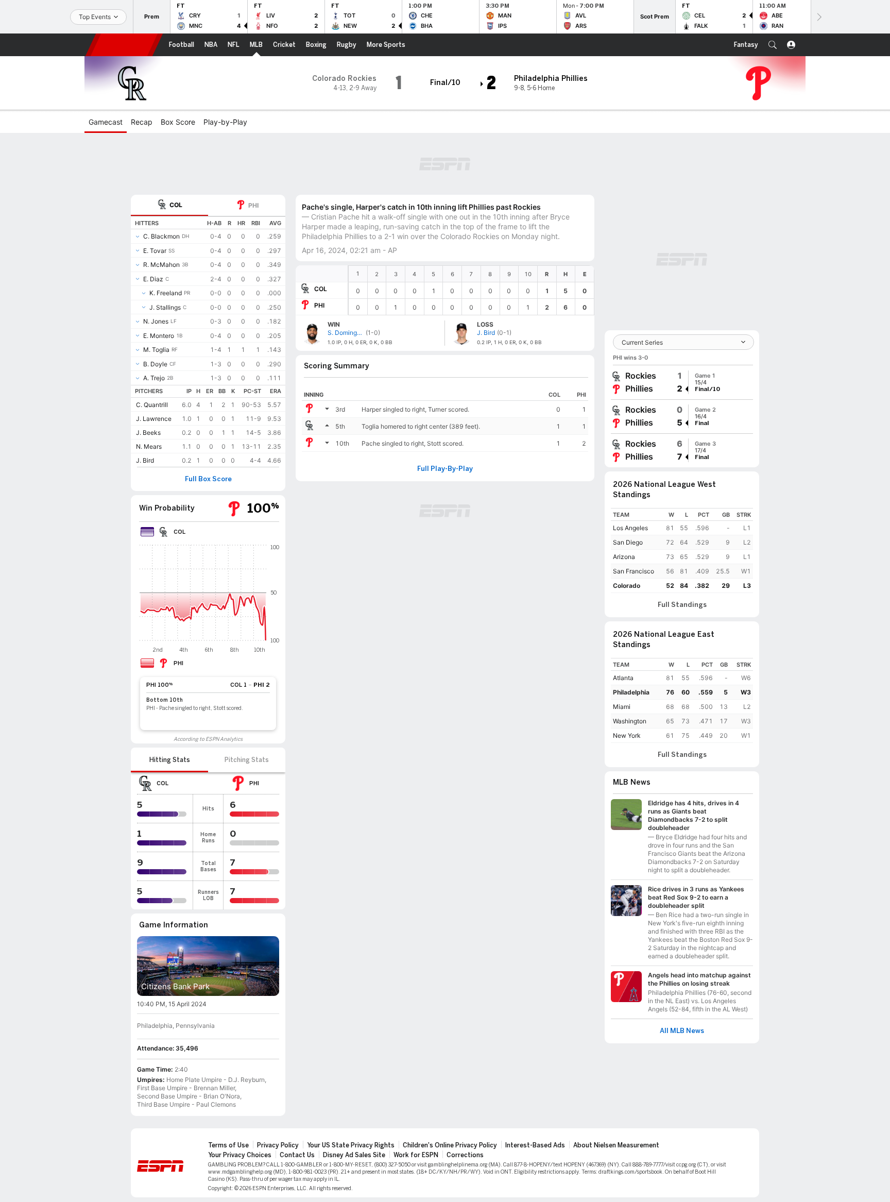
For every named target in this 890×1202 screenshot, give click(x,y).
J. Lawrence (154, 418)
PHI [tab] (253, 205)
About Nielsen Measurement (616, 1145)
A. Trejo (154, 378)
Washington (629, 721)
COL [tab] (175, 205)
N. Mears (149, 446)
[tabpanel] (208, 341)
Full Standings (682, 604)
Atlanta (623, 678)
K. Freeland (165, 293)
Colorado (626, 585)
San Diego (628, 542)
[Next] (818, 16)
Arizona (624, 557)
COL (320, 289)
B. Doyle (155, 364)
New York (627, 735)
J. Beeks (148, 432)
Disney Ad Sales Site (354, 1155)
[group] (682, 382)
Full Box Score (208, 479)
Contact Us (297, 1155)
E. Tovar (154, 251)
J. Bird (145, 460)
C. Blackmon (161, 236)
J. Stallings (165, 307)
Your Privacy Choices (239, 1155)
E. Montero (158, 336)
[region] (471, 290)
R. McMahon (161, 264)
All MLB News (682, 1031)
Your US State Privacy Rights (351, 1145)
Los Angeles (630, 528)
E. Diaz (153, 279)
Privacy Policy (278, 1145)
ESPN (124, 44)
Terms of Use (228, 1145)
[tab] (169, 205)
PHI (319, 305)
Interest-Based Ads (535, 1145)
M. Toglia (156, 349)
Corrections (465, 1155)
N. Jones (155, 321)
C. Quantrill (152, 405)
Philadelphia (631, 692)
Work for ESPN (415, 1155)
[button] (772, 45)
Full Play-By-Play (445, 468)
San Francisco (633, 571)
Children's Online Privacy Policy (450, 1145)
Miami (621, 706)
